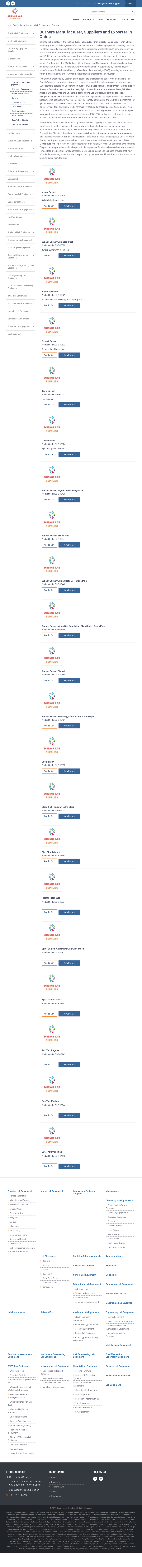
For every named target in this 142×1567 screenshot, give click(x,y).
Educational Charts (16, 202)
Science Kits (13, 225)
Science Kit (13, 179)
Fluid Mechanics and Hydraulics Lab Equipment (117, 1327)
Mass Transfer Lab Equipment (115, 1334)
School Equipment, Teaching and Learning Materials (21, 1249)
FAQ (101, 19)
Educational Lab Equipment (20, 186)
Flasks (45, 1270)
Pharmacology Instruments (87, 1324)
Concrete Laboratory (19, 1445)
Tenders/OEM (57, 1487)
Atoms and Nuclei (18, 1239)
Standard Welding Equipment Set (22, 1381)
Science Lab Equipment (18, 319)
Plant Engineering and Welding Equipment (18, 1396)
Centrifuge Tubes (50, 1278)
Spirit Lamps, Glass (52, 999)
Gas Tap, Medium (50, 1101)
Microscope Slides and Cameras (51, 1372)
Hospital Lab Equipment (18, 311)
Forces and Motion (18, 1196)
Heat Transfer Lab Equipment (121, 1321)
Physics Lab (15, 1244)
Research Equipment (84, 1329)
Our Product (18, 25)
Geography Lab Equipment (19, 194)
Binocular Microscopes (53, 1378)
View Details (69, 206)
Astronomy (15, 1230)
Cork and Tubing (19, 102)
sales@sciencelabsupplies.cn (24, 1489)
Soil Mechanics (16, 1449)
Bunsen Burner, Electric (54, 671)
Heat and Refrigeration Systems (84, 1376)
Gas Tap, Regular (50, 1050)
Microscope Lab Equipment (20, 303)
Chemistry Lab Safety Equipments (20, 83)
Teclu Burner (48, 391)
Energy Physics (17, 1209)
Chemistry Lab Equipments (38, 25)
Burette (46, 1265)
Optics (13, 1222)
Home (76, 19)
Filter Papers (17, 107)
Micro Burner (48, 440)
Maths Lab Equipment (17, 41)
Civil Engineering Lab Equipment (17, 277)
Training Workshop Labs (20, 1421)
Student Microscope (52, 1383)
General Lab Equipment (85, 1333)
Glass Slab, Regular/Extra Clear (58, 807)
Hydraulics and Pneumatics (22, 1453)
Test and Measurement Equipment (18, 256)
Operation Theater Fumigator (88, 1399)
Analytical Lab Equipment (19, 232)
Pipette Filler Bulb (51, 898)
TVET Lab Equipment (17, 296)
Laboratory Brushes (20, 124)
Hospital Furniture (83, 1371)
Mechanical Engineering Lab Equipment (20, 266)
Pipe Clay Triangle (51, 852)
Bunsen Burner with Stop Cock (57, 242)
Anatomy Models (15, 148)
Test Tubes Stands (20, 120)
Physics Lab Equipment (18, 33)
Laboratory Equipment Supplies (18, 49)
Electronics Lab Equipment (20, 209)
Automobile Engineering (20, 1425)
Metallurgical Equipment (19, 248)
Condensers (48, 1287)
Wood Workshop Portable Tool (20, 1403)
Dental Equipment (83, 1394)
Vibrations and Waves (19, 1200)
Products (88, 19)
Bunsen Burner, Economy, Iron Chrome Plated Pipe (68, 716)
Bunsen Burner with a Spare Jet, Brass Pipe (64, 581)
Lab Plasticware (15, 217)
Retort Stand (17, 116)
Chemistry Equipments (21, 89)
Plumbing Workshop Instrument (18, 1431)
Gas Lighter (48, 761)
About (130, 3)
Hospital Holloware (83, 1407)
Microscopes (14, 59)
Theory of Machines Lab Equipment (19, 1438)
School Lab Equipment (18, 171)
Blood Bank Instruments (86, 1390)
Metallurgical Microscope (54, 1387)
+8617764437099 (18, 1495)
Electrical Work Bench (19, 1375)
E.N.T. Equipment (82, 1403)
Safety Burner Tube (52, 1152)
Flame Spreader (50, 291)
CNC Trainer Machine (19, 1417)
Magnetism (15, 1226)
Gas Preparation (18, 111)
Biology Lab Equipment (18, 66)
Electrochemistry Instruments (82, 1318)
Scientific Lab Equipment (19, 326)
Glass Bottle (48, 1274)
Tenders (111, 19)
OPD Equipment (82, 1412)
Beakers (46, 1261)
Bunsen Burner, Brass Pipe (55, 535)
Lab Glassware (14, 133)
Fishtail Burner (49, 341)
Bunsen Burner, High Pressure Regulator (63, 490)
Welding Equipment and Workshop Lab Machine (19, 1388)
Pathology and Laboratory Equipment (85, 1339)
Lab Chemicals (81, 1289)
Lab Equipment (14, 334)
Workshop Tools (17, 1371)
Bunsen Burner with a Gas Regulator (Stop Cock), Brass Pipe (73, 626)
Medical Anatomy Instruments (82, 1384)
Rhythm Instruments (17, 156)
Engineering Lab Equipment (20, 240)
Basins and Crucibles (20, 94)
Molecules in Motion (19, 1204)
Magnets (14, 1217)
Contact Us (127, 19)
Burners (15, 98)
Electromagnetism (18, 1235)
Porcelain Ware (81, 1297)
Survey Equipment (116, 1317)
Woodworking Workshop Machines (19, 1410)
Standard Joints (50, 1283)
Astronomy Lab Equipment (87, 1302)
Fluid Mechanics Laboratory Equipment (20, 287)
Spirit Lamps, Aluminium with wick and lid (63, 948)
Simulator (12, 164)
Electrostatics (16, 1213)
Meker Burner (49, 192)
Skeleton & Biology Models (20, 141)
